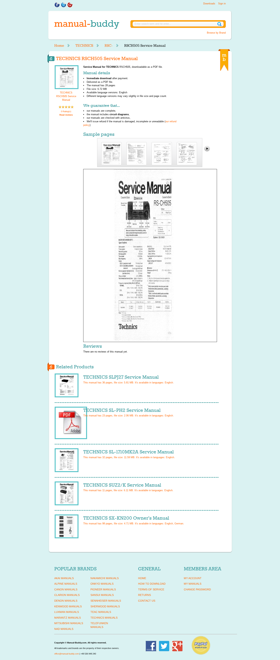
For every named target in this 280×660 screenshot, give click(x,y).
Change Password (197, 589)
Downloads (209, 3)
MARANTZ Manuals (67, 617)
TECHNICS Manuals (104, 617)
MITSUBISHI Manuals (68, 623)
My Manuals (192, 583)
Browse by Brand (216, 32)
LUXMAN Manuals (66, 611)
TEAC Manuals (100, 611)
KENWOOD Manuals (68, 606)
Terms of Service (151, 589)
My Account (193, 578)
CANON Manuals (65, 589)
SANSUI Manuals (102, 594)
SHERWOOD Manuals (105, 606)
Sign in (222, 3)
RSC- (109, 45)
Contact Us (146, 600)
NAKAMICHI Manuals (104, 578)
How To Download (152, 583)
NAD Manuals (63, 628)
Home (59, 45)
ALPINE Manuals (65, 583)
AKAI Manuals (64, 578)
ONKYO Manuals (102, 583)
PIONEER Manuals (103, 589)
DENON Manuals (65, 600)
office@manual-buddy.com (66, 654)
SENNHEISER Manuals (105, 600)
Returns (144, 594)
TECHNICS (84, 45)
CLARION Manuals (67, 594)
